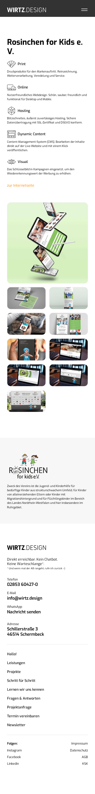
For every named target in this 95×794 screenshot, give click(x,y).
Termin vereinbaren (23, 716)
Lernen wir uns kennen (25, 689)
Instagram (14, 750)
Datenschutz (79, 750)
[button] (84, 10)
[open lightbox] (47, 243)
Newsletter (16, 725)
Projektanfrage (19, 707)
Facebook (14, 757)
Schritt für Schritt (21, 680)
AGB (85, 757)
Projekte (14, 671)
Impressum (79, 743)
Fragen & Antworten (23, 698)
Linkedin (13, 763)
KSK (85, 763)
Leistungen (16, 663)
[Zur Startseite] (26, 9)
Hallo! (12, 654)
